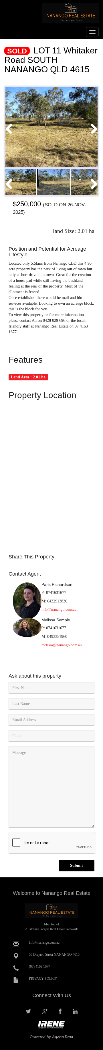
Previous (11, 128)
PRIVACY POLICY (43, 979)
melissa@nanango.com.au (61, 645)
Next (92, 128)
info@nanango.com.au (59, 609)
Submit (76, 865)
